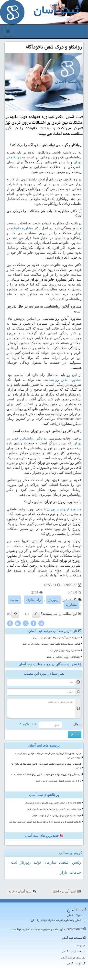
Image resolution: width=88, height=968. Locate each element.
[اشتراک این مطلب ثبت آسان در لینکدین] (17, 623)
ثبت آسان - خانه (21, 891)
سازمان (50, 862)
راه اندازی (33, 600)
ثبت (14, 862)
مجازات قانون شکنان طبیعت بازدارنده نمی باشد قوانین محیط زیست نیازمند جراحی (48, 755)
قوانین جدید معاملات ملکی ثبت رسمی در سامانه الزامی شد (51, 643)
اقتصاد (64, 862)
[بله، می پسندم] (36, 613)
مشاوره (71, 604)
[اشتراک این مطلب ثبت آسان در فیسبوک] (33, 623)
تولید (37, 862)
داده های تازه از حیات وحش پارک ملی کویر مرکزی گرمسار (53, 802)
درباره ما (80, 945)
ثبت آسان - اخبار (64, 891)
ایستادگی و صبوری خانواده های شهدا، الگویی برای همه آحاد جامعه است (46, 774)
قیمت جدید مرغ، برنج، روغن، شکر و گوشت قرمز (57, 815)
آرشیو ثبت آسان (76, 963)
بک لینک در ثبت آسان (73, 957)
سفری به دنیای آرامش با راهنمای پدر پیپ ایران (56, 637)
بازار (63, 872)
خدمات (75, 872)
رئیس (76, 862)
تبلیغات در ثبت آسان (73, 951)
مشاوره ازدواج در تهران (64, 509)
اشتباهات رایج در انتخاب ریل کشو (63, 656)
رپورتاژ (53, 600)
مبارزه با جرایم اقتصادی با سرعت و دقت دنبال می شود (54, 809)
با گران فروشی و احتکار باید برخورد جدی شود (58, 781)
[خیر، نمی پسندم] (15, 613)
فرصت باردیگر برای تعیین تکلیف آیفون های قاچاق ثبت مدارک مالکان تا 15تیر (46, 765)
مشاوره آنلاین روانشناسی (62, 380)
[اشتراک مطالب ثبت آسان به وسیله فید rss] (10, 623)
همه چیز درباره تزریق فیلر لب (65, 650)
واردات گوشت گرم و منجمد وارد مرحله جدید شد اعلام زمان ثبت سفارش (45, 821)
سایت (14, 600)
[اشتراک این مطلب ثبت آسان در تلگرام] (41, 623)
